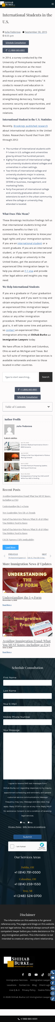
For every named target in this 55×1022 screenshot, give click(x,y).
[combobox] (20, 377)
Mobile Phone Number (16, 717)
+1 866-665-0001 (29, 1018)
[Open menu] (52, 4)
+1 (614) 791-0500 (27, 872)
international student (29, 243)
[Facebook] (23, 975)
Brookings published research (31, 125)
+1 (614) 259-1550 (27, 884)
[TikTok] (43, 975)
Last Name (9, 690)
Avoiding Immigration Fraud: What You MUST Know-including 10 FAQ (27, 643)
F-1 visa (29, 270)
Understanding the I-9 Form (16, 506)
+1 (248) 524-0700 (28, 896)
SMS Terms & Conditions (34, 827)
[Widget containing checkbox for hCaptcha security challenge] (27, 846)
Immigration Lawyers (40, 980)
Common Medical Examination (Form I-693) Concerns (34, 446)
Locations (11, 985)
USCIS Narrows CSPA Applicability (18, 539)
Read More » (7, 605)
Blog (34, 985)
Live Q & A (14, 990)
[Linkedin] (29, 975)
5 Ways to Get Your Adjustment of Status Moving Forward (35, 456)
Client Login (45, 985)
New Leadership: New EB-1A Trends (19, 512)
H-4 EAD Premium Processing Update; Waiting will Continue (34, 467)
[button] (48, 407)
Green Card (15, 449)
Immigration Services (17, 980)
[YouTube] (36, 975)
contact (10, 330)
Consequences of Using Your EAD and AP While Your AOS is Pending (35, 477)
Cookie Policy (44, 990)
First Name (9, 677)
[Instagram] (49, 975)
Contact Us (24, 985)
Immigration (15, 470)
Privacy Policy (14, 827)
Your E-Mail (10, 704)
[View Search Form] (49, 4)
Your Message (11, 730)
